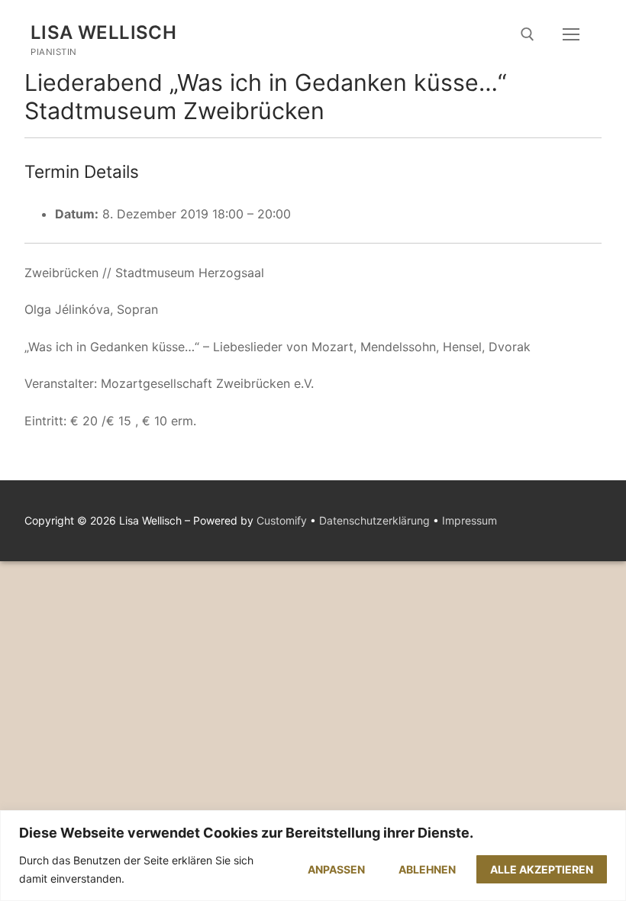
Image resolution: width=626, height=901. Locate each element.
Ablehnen (427, 869)
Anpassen (336, 869)
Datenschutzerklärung (374, 520)
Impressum (469, 520)
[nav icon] (571, 34)
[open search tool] (527, 34)
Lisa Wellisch (103, 32)
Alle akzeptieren (541, 869)
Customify (282, 520)
